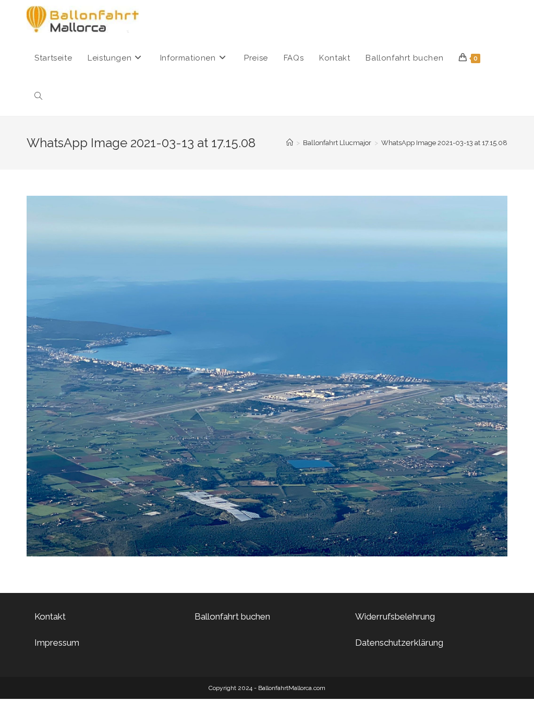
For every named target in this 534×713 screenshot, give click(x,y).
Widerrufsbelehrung (395, 616)
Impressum (56, 642)
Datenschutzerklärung (399, 642)
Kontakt (50, 616)
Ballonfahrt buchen (232, 616)
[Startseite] (289, 143)
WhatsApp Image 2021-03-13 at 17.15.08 (444, 143)
